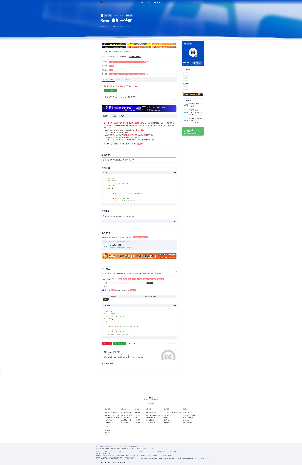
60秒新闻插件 (144, 448)
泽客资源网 (133, 455)
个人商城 (107, 432)
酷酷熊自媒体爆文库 (118, 457)
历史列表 (127, 79)
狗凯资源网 (126, 457)
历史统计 (119, 79)
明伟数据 (143, 455)
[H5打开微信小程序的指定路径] (186, 120)
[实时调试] (176, 269)
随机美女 (166, 420)
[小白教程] (176, 233)
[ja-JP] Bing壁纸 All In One (112, 415)
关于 (102, 462)
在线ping (138, 448)
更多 (106, 435)
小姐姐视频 (167, 415)
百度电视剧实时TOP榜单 (112, 417)
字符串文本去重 (193, 110)
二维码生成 (138, 422)
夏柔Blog (107, 430)
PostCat (104, 455)
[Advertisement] (151, 383)
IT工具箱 (129, 448)
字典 (136, 417)
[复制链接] (134, 343)
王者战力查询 (125, 422)
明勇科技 (148, 455)
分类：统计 (192, 106)
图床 (115, 448)
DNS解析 (107, 448)
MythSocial (132, 457)
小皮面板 (109, 455)
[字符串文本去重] (186, 112)
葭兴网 (111, 457)
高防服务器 (122, 455)
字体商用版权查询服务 (127, 415)
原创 (106, 15)
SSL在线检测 (151, 448)
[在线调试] (176, 286)
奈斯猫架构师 (105, 457)
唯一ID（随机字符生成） (190, 415)
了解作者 (151, 403)
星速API (160, 455)
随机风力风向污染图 (111, 412)
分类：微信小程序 (194, 122)
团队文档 (119, 448)
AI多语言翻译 (109, 422)
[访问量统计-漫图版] (186, 105)
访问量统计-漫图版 (194, 103)
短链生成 (124, 448)
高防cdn (117, 455)
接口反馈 (130, 15)
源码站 (111, 448)
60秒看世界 (167, 422)
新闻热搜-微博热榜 (151, 420)
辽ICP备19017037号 (110, 462)
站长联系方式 (120, 343)
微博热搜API (108, 420)
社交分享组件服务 (151, 422)
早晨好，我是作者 (188, 43)
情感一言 (166, 417)
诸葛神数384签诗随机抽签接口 (154, 415)
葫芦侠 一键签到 (187, 412)
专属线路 (121, 116)
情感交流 (137, 412)
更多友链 (170, 455)
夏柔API (130, 357)
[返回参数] (176, 211)
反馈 (123, 144)
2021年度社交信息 (126, 412)
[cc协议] (122, 462)
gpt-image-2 (186, 420)
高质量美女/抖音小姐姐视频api (172, 412)
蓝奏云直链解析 (150, 417)
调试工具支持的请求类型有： (132, 279)
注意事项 (105, 116)
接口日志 (130, 445)
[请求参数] (176, 155)
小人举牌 (137, 415)
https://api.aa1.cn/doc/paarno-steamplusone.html (115, 354)
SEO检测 (133, 448)
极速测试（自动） (108, 79)
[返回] (101, 2)
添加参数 (106, 299)
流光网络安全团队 (106, 453)
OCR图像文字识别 (126, 420)
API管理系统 (154, 455)
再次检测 (110, 90)
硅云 (113, 455)
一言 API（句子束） (188, 422)
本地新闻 (137, 420)
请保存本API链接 (112, 357)
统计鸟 (127, 455)
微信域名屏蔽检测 (188, 417)
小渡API (165, 455)
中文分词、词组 (125, 417)
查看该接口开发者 (135, 56)
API (103, 448)
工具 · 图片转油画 (151, 412)
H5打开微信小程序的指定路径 (195, 119)
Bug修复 (114, 116)
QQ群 (97, 462)
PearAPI (138, 455)
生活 (110, 15)
